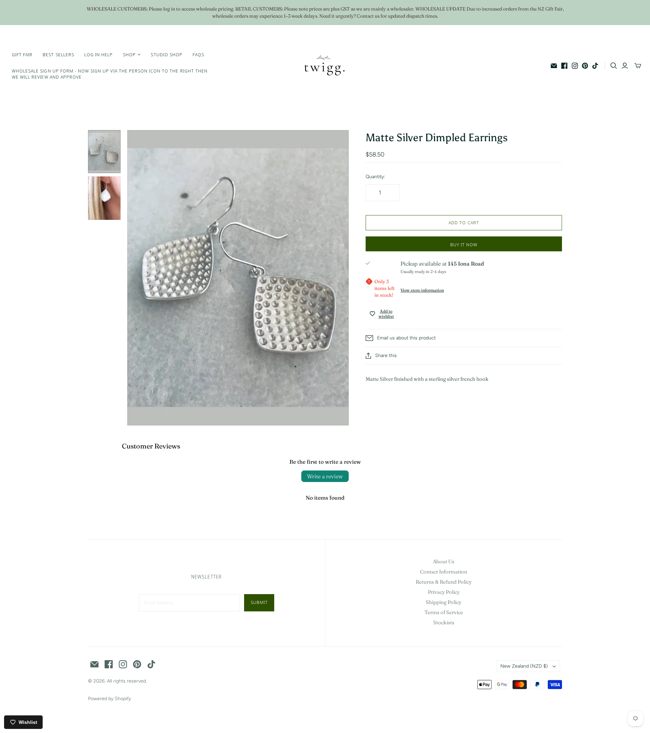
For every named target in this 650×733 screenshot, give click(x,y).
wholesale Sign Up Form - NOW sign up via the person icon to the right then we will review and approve (110, 74)
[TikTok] (595, 66)
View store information (422, 290)
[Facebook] (564, 66)
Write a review (325, 476)
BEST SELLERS (58, 54)
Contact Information (443, 571)
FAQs (198, 54)
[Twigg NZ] (325, 66)
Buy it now (463, 245)
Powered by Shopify (109, 698)
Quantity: (375, 177)
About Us (443, 561)
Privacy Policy (444, 592)
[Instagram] (575, 66)
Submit (259, 602)
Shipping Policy (443, 602)
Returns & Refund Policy (444, 582)
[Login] (624, 65)
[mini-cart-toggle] (637, 65)
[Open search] (613, 65)
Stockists (443, 622)
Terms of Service (444, 612)
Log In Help (98, 54)
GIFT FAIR (22, 54)
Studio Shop (166, 54)
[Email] (554, 66)
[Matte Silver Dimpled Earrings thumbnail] (104, 151)
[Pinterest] (585, 66)
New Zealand (524, 666)
